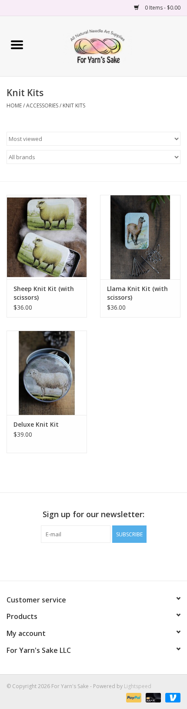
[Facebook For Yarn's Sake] (78, 561)
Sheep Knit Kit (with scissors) (43, 292)
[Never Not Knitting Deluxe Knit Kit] (47, 373)
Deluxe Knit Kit (36, 424)
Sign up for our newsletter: (93, 514)
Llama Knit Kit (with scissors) (137, 292)
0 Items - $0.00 (162, 7)
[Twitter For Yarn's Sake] (93, 561)
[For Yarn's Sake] (110, 45)
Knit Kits (74, 105)
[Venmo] (171, 697)
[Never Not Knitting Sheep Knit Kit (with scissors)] (47, 237)
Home (14, 105)
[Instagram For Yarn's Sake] (109, 561)
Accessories (42, 105)
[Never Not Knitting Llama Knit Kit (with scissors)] (140, 237)
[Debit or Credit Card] (152, 697)
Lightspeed (137, 686)
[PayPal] (133, 697)
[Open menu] (17, 44)
